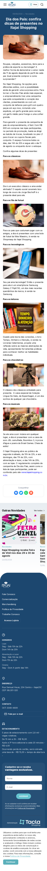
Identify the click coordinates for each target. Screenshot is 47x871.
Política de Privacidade (12, 609)
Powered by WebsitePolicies (13, 866)
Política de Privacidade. (20, 856)
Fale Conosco (8, 594)
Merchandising (9, 604)
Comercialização (10, 599)
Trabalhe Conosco (11, 614)
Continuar (10, 862)
